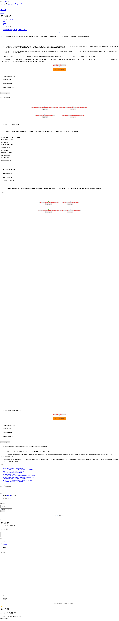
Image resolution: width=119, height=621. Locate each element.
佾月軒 (3, 9)
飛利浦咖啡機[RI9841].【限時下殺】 (15, 30)
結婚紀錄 (10, 498)
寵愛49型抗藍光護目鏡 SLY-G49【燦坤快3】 (12, 472)
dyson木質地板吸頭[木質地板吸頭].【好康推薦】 (13, 481)
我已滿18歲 (3, 618)
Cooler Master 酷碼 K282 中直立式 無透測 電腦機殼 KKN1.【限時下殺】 (18, 469)
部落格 (4, 23)
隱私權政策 (66, 603)
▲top (1, 501)
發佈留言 (2, 511)
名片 (4, 24)
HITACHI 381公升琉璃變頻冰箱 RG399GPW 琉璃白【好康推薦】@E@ (18, 477)
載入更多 (2, 503)
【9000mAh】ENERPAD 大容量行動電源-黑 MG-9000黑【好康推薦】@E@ (19, 475)
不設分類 (11, 19)
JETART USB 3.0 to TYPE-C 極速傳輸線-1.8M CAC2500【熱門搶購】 (18, 480)
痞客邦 (7, 495)
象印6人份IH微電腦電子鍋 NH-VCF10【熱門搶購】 (14, 471)
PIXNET (50, 603)
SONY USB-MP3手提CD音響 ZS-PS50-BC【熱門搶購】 (15, 478)
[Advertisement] (59, 572)
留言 (10, 495)
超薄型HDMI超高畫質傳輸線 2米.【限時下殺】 (13, 474)
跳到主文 (2, 13)
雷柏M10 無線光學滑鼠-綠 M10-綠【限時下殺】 (13, 468)
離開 (7, 618)
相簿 (4, 21)
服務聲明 (71, 603)
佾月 (1, 488)
